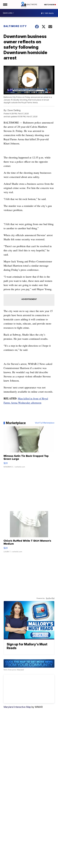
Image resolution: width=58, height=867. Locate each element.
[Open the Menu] (5, 4)
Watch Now (49, 5)
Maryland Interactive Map (17, 706)
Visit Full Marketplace (44, 423)
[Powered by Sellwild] (50, 598)
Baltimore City (15, 26)
